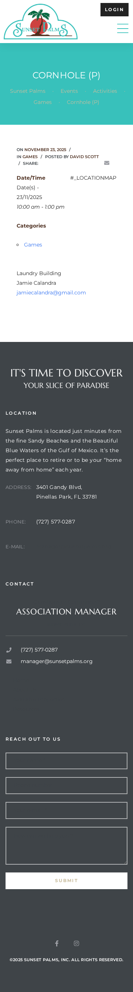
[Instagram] (76, 943)
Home (21, 680)
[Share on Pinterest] (96, 163)
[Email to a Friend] (106, 163)
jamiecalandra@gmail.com (51, 292)
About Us (25, 689)
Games (30, 156)
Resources (26, 709)
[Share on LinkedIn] (65, 163)
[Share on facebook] (44, 163)
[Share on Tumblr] (75, 163)
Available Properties (39, 699)
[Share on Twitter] (54, 163)
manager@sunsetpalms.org (74, 546)
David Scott (84, 156)
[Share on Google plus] (85, 163)
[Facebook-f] (57, 943)
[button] (114, 9)
